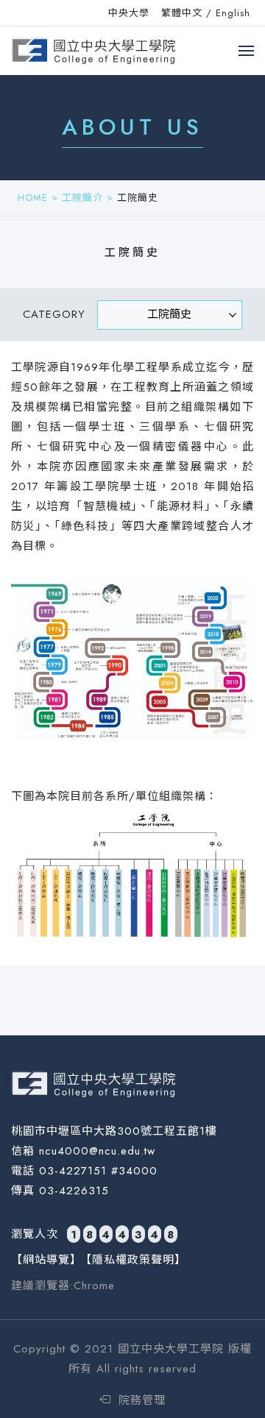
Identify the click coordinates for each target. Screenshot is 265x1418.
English (233, 13)
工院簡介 (82, 198)
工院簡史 (137, 198)
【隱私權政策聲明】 (133, 1260)
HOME (33, 198)
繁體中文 (181, 13)
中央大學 (128, 13)
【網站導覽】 (46, 1260)
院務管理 (140, 1400)
